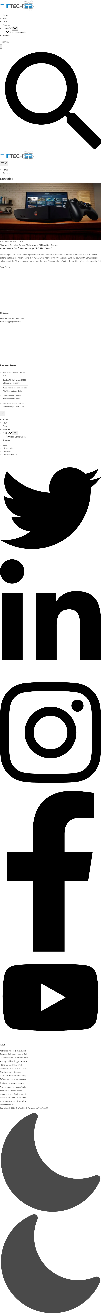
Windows (3, 1097)
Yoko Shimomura (7, 1104)
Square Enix (10, 1087)
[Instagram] (50, 789)
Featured (7, 25)
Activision (4, 1051)
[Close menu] (2, 413)
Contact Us (7, 451)
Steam (18, 1087)
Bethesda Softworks (15, 1054)
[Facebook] (50, 951)
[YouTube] (50, 1041)
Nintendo (17, 1072)
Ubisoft (13, 1090)
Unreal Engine (14, 1094)
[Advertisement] (22, 292)
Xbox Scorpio (51, 245)
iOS (1, 1065)
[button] (10, 28)
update (24, 1094)
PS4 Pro (42, 245)
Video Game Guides (18, 32)
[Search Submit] (1, 46)
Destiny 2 (17, 1057)
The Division (4, 1091)
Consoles (14, 245)
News (5, 18)
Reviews (6, 35)
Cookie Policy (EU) (10, 454)
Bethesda (3, 1054)
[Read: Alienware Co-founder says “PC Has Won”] (50, 211)
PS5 (12, 1083)
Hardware (33, 245)
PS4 (2, 1083)
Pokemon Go (19, 1079)
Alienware (4, 245)
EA (22, 1057)
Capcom (9, 1057)
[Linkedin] (50, 673)
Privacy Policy (8, 448)
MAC (11, 1065)
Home (5, 15)
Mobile (9, 1072)
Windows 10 (13, 1097)
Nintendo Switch (7, 1075)
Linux (5, 1065)
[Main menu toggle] (4, 163)
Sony (2, 1087)
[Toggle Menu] (15, 29)
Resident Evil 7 (19, 1083)
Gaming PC (23, 245)
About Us (6, 445)
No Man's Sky (20, 1075)
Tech (5, 21)
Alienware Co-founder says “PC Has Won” (26, 248)
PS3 (26, 1079)
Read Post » (5, 267)
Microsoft (14, 1068)
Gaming (13, 1061)
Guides (6, 28)
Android (12, 1050)
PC (1, 1079)
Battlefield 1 (21, 1051)
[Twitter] (50, 557)
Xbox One (22, 1101)
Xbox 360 (12, 1101)
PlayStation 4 (8, 1079)
